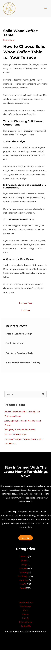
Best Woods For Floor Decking (23, 362)
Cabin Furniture (14, 343)
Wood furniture (26, 602)
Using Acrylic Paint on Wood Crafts (19, 429)
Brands (24, 560)
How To (23, 584)
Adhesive (23, 556)
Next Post (25, 310)
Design (24, 564)
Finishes (23, 568)
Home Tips (24, 580)
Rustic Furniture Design (19, 333)
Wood (23, 588)
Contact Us (26, 626)
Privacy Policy (25, 622)
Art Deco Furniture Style (15, 434)
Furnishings (8, 40)
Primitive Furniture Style (19, 353)
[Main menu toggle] (45, 9)
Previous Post (25, 303)
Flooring (24, 572)
